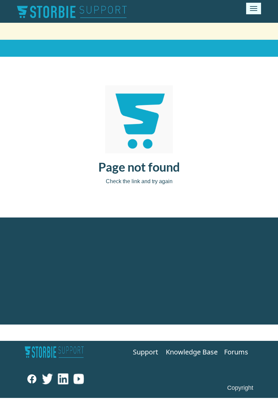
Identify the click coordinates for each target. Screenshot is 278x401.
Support (143, 351)
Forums (236, 351)
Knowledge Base (187, 351)
